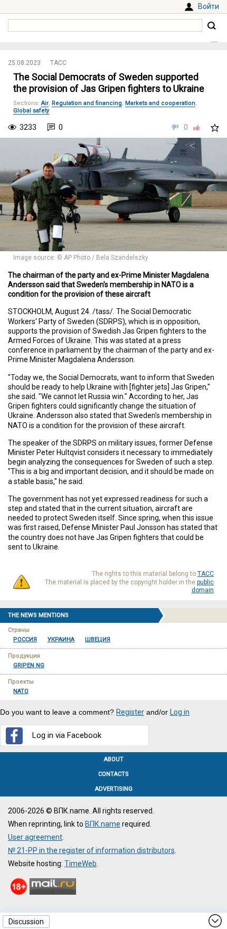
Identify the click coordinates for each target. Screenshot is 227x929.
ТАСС (58, 63)
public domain (203, 586)
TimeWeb (80, 863)
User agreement (35, 837)
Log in (180, 712)
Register (130, 712)
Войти (208, 6)
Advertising (114, 788)
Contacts (113, 774)
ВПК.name (102, 824)
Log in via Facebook (66, 735)
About (114, 759)
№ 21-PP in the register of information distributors (91, 850)
